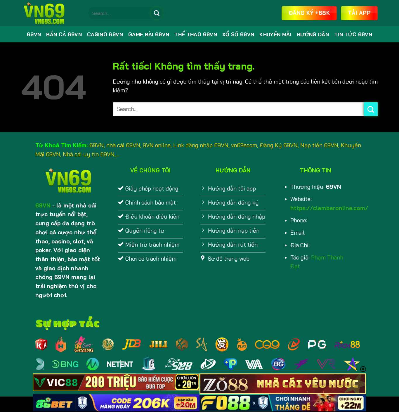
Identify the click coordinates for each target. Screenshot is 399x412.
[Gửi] (156, 13)
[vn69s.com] (50, 13)
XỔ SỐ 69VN (238, 34)
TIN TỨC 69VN (353, 34)
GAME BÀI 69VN (148, 34)
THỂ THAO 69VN (195, 34)
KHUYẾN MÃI (275, 34)
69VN (34, 34)
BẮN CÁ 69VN (64, 34)
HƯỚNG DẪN (313, 34)
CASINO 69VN (105, 34)
